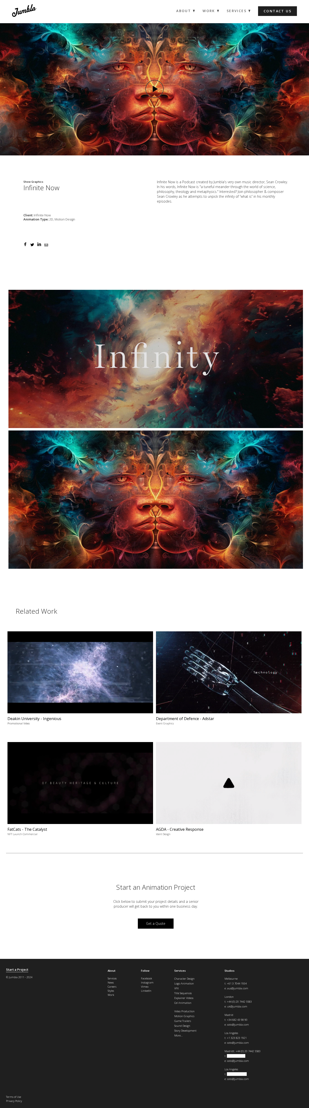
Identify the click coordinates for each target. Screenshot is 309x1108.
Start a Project (17, 970)
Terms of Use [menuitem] (13, 1097)
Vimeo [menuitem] (144, 986)
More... (178, 1035)
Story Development (185, 1030)
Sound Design (182, 1026)
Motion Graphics (184, 1016)
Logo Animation (184, 983)
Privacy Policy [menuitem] (14, 1101)
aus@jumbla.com (237, 988)
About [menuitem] (183, 11)
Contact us (277, 11)
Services (180, 970)
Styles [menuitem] (111, 990)
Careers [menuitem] (112, 986)
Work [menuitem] (209, 11)
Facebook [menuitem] (146, 978)
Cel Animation (182, 1003)
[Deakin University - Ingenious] (80, 680)
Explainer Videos (183, 998)
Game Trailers (182, 1021)
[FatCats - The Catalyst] (80, 790)
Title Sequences (183, 993)
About (111, 970)
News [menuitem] (111, 982)
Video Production (184, 1011)
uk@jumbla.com (237, 1006)
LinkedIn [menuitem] (146, 990)
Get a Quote (155, 923)
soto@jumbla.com (238, 1024)
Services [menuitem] (236, 11)
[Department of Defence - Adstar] (229, 680)
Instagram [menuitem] (147, 982)
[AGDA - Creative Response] (229, 790)
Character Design (184, 978)
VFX (176, 988)
